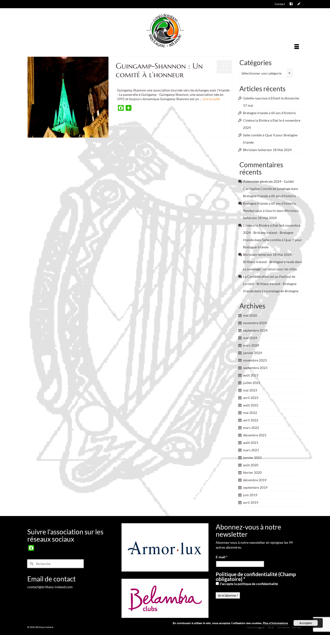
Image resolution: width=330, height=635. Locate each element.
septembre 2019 (255, 487)
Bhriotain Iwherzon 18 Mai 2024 (267, 150)
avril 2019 (250, 502)
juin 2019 (250, 495)
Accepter (305, 623)
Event (155, 83)
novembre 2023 (255, 360)
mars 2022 (251, 428)
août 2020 (250, 465)
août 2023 (250, 375)
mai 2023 (250, 390)
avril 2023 (250, 398)
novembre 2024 (255, 323)
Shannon (193, 125)
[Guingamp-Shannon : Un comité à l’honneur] (68, 97)
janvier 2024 (252, 353)
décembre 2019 (254, 480)
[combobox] (266, 73)
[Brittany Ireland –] (165, 30)
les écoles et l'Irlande (140, 125)
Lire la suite (211, 99)
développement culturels (170, 120)
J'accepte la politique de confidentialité (248, 584)
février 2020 (252, 472)
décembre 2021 (254, 435)
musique (183, 125)
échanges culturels (195, 120)
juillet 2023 (251, 383)
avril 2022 (250, 420)
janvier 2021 (252, 457)
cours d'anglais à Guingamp (141, 120)
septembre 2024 (255, 330)
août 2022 (250, 405)
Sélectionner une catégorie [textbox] (261, 73)
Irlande (164, 83)
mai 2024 (250, 338)
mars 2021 (251, 450)
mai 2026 (250, 315)
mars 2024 (251, 345)
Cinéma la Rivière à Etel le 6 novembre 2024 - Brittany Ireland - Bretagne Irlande (271, 232)
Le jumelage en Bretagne (280, 291)
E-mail (222, 557)
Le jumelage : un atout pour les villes (270, 269)
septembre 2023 (255, 368)
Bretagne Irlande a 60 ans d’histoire (269, 113)
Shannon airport (208, 125)
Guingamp (211, 120)
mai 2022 (250, 413)
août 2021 (250, 442)
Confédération (142, 83)
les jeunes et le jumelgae (165, 125)
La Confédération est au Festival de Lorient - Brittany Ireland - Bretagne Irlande (269, 283)
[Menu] (297, 47)
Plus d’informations (275, 623)
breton (122, 120)
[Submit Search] (31, 563)
